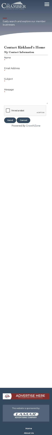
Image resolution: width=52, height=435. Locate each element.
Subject (8, 79)
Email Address (12, 68)
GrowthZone (33, 125)
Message (9, 89)
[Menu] (47, 3)
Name (7, 57)
